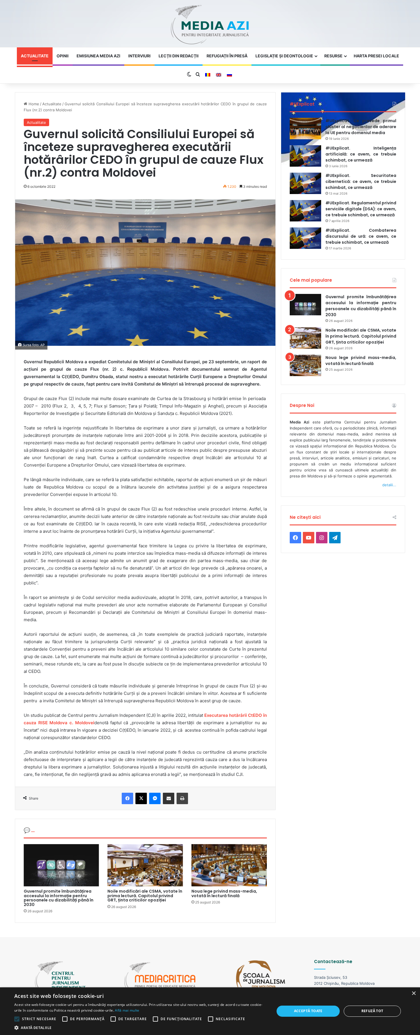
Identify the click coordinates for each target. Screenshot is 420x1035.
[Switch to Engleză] (218, 74)
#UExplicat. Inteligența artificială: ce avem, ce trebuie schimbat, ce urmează (360, 154)
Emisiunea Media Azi (98, 55)
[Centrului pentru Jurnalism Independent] (210, 25)
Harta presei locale (376, 55)
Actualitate (35, 55)
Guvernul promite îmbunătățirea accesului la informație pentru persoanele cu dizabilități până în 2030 (58, 897)
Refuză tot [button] (372, 1010)
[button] (140, 1028)
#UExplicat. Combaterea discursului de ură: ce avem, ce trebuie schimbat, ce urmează (360, 236)
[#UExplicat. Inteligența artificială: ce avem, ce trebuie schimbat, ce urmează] (305, 156)
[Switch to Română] (207, 74)
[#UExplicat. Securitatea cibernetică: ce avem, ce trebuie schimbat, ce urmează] (305, 183)
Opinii (63, 55)
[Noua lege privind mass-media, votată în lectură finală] (229, 865)
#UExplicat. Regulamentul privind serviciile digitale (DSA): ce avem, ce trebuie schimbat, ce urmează (360, 209)
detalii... (389, 485)
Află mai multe (127, 1010)
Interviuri (139, 55)
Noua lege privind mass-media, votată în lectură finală (224, 893)
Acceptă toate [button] (308, 1010)
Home (33, 104)
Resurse (333, 55)
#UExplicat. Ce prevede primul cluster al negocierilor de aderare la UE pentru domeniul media (360, 127)
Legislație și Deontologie (284, 55)
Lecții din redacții (179, 55)
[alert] (210, 1011)
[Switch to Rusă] (229, 74)
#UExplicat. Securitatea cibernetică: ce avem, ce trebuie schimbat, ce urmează (360, 181)
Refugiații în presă (227, 55)
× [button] (413, 993)
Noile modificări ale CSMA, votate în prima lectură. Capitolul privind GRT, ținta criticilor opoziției (144, 895)
